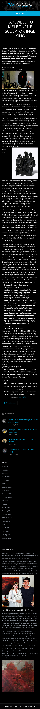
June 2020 (5, 470)
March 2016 (5, 507)
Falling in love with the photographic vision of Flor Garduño (23, 421)
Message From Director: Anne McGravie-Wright (24, 450)
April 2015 (5, 524)
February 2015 (6, 531)
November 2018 (7, 490)
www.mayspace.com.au (9, 653)
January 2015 (6, 535)
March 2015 (5, 528)
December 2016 (7, 497)
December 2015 (7, 514)
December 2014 (7, 538)
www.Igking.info (23, 397)
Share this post (11, 403)
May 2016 (5, 504)
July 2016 (5, 501)
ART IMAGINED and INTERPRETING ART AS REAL (23, 440)
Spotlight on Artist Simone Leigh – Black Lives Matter (23, 430)
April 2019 (5, 484)
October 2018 (6, 494)
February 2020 (6, 480)
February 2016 (6, 511)
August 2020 (6, 467)
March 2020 (5, 477)
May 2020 (5, 473)
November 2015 (7, 518)
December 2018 (7, 487)
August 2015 (6, 521)
